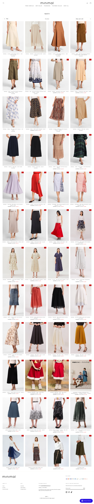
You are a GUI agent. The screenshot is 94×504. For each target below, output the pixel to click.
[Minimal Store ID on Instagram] (66, 492)
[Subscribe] (84, 488)
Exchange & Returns (23, 489)
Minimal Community (5, 489)
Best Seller (39, 5)
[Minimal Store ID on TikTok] (71, 492)
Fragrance (47, 5)
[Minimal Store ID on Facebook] (69, 492)
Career (3, 485)
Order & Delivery (23, 487)
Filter (7, 19)
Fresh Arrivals (29, 5)
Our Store (4, 487)
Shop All (66, 5)
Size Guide (22, 485)
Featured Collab (57, 5)
